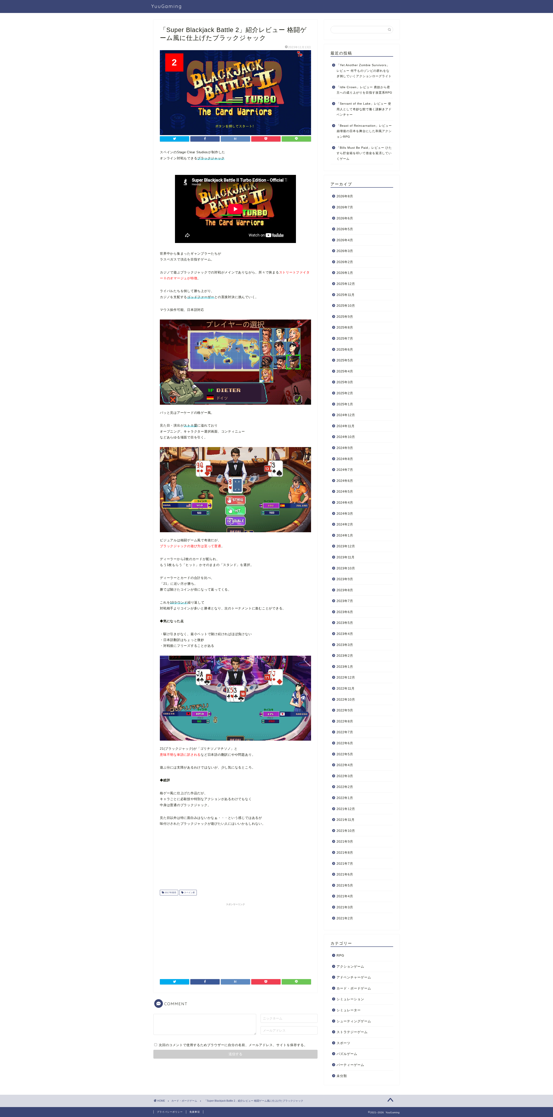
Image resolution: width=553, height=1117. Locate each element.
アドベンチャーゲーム (354, 977)
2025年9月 (345, 316)
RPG (340, 955)
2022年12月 (346, 677)
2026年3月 (345, 251)
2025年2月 (345, 393)
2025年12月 (346, 284)
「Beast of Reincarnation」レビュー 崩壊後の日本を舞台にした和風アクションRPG (364, 131)
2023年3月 (345, 645)
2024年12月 (346, 415)
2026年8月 (345, 196)
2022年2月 (345, 787)
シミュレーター (349, 1010)
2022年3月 (345, 776)
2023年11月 (346, 557)
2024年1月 (345, 535)
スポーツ (343, 1043)
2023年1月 (345, 666)
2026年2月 (345, 262)
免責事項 (194, 1112)
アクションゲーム (350, 966)
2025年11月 (346, 295)
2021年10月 (346, 831)
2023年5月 (345, 623)
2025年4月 (345, 371)
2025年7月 (345, 338)
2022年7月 (345, 732)
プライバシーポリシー (170, 1112)
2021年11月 (346, 819)
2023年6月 (345, 612)
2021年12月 (346, 809)
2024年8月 (345, 459)
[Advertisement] (235, 938)
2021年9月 (345, 841)
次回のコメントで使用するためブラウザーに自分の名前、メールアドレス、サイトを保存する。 (233, 1045)
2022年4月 (345, 765)
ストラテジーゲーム (352, 1032)
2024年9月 (345, 448)
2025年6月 (345, 349)
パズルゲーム (347, 1054)
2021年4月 (345, 896)
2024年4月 (345, 502)
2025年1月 (345, 404)
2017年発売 (170, 892)
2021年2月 (345, 918)
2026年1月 (345, 273)
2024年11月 (346, 426)
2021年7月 (345, 863)
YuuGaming (166, 6)
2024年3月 (345, 513)
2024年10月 (346, 437)
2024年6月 (345, 481)
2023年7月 (345, 601)
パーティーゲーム (350, 1065)
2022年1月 (345, 798)
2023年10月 (346, 568)
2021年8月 (345, 852)
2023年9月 (345, 579)
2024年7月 (345, 469)
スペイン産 (189, 892)
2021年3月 (345, 907)
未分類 (342, 1076)
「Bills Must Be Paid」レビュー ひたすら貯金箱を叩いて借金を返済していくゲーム (364, 153)
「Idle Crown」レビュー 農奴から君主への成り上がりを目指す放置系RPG (364, 90)
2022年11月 (346, 688)
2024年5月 (345, 491)
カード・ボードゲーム (354, 988)
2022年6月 (345, 743)
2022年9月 (345, 710)
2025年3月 (345, 382)
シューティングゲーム (354, 1021)
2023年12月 (346, 546)
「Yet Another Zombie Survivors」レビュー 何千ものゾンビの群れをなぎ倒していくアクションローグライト (364, 71)
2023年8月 (345, 590)
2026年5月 (345, 229)
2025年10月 (346, 305)
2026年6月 (345, 218)
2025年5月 (345, 360)
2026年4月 (345, 240)
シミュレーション (350, 999)
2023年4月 (345, 634)
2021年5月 (345, 885)
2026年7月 (345, 207)
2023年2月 (345, 655)
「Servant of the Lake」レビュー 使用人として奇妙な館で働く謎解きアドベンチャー (364, 109)
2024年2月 (345, 524)
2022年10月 (346, 699)
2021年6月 (345, 874)
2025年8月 (345, 327)
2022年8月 (345, 721)
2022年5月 (345, 754)
